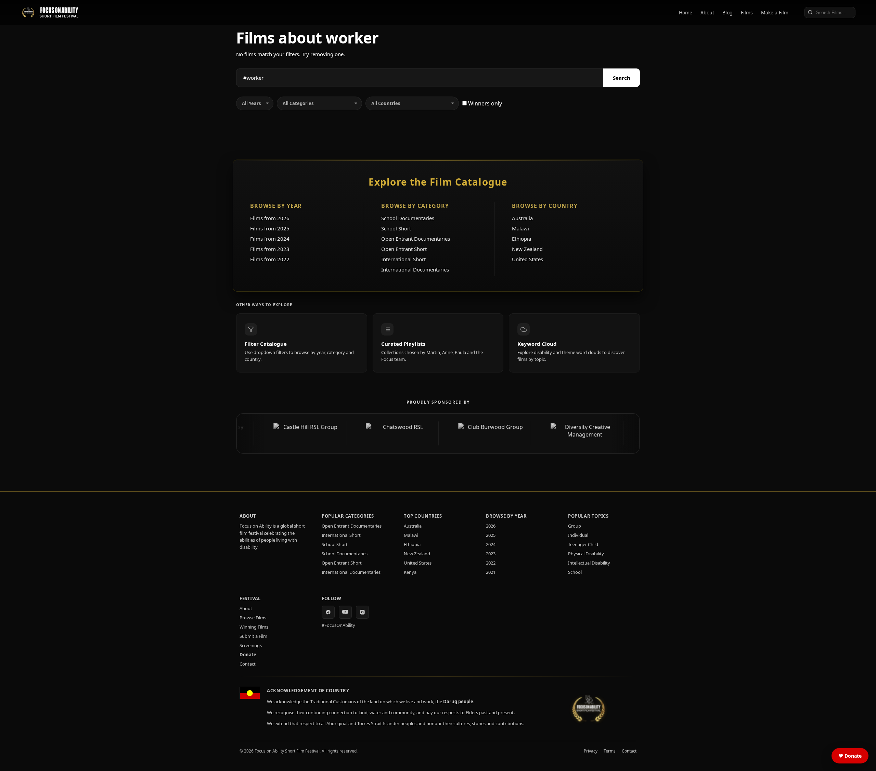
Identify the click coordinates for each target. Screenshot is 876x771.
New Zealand (527, 248)
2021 (490, 572)
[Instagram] (362, 612)
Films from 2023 (269, 248)
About (707, 12)
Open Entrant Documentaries (415, 238)
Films (747, 12)
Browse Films (253, 618)
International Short (403, 259)
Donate (248, 655)
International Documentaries (415, 269)
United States (527, 259)
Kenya (410, 572)
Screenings (251, 645)
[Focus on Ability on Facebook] (328, 612)
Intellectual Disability (589, 563)
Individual (578, 535)
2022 (490, 563)
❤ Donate (850, 756)
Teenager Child (583, 544)
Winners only (484, 103)
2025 (490, 535)
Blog (727, 12)
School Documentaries (407, 218)
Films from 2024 (269, 238)
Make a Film (774, 12)
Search (621, 77)
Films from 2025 (269, 228)
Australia (522, 218)
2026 (490, 526)
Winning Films (254, 627)
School (575, 572)
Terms (610, 751)
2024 (490, 544)
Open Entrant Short (404, 248)
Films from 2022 (269, 259)
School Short (396, 228)
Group (574, 526)
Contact (248, 664)
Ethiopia (521, 238)
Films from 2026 (269, 218)
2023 (490, 554)
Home (685, 12)
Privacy (590, 751)
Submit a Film (253, 636)
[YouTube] (345, 612)
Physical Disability (586, 554)
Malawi (520, 228)
